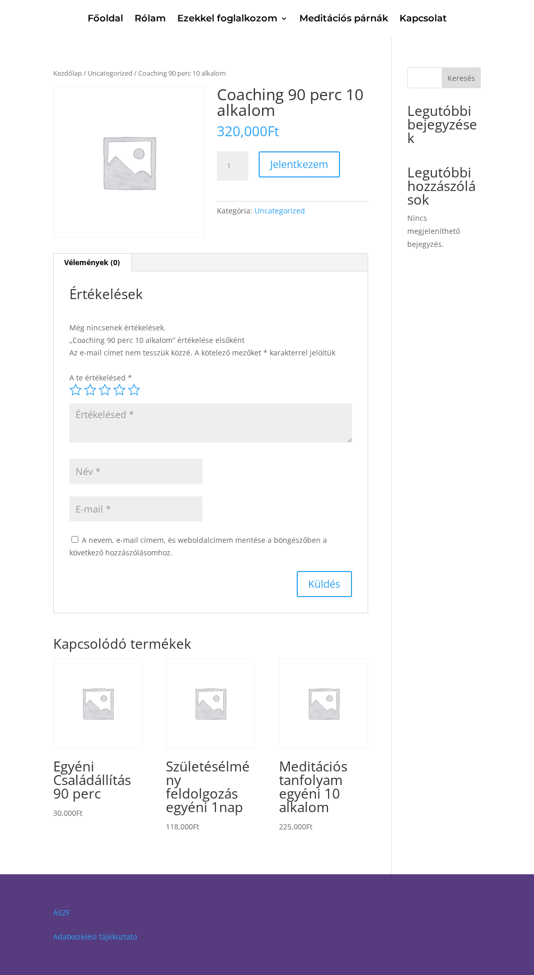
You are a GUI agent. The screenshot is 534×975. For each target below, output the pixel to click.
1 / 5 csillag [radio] (75, 390)
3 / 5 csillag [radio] (105, 390)
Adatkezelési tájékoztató (95, 937)
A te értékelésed (100, 378)
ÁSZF (61, 913)
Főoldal (105, 19)
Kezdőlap (67, 73)
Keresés (461, 78)
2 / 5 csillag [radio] (90, 390)
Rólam (150, 19)
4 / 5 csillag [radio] (119, 390)
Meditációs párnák (343, 19)
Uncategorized (110, 73)
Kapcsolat (423, 19)
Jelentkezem (299, 164)
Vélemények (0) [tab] (92, 262)
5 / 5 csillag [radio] (134, 390)
